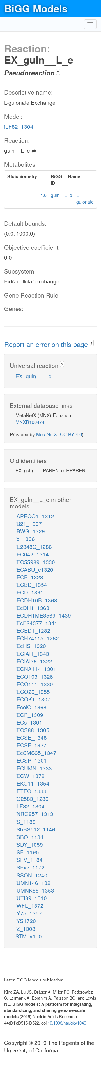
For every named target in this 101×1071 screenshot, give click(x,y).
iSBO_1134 (29, 836)
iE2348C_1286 (33, 546)
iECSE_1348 (31, 737)
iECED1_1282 (32, 630)
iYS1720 (25, 920)
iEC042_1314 (32, 554)
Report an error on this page (47, 344)
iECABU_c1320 (34, 569)
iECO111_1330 (34, 684)
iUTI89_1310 (31, 898)
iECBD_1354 (31, 584)
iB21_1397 (28, 523)
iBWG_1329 (30, 531)
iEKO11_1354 (32, 783)
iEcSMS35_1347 (35, 752)
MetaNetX (46, 434)
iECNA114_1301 (35, 668)
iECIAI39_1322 (33, 661)
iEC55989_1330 (35, 561)
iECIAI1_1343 (32, 653)
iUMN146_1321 (34, 882)
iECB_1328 (29, 577)
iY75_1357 (28, 913)
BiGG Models (36, 8)
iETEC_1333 (31, 791)
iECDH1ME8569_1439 (43, 615)
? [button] (58, 72)
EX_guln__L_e (33, 376)
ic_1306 (25, 538)
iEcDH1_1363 (32, 607)
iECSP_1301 (31, 760)
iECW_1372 (30, 775)
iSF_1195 (27, 852)
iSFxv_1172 (30, 867)
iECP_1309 (29, 714)
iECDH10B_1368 (36, 600)
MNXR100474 (29, 421)
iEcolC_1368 (31, 707)
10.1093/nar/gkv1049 (67, 1023)
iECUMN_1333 (33, 768)
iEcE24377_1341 (36, 623)
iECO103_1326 (34, 676)
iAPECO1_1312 (34, 516)
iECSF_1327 (31, 745)
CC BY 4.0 (71, 434)
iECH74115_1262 (37, 638)
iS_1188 (25, 821)
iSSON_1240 (31, 875)
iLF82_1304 (18, 126)
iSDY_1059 (29, 844)
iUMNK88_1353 (34, 890)
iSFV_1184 (29, 859)
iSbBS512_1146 (35, 829)
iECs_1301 (28, 722)
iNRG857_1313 (34, 813)
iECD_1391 (29, 592)
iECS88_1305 (32, 730)
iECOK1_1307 (32, 699)
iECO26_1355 (32, 691)
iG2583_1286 (32, 798)
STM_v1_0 (28, 936)
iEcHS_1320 (30, 645)
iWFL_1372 (29, 905)
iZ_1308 (25, 928)
